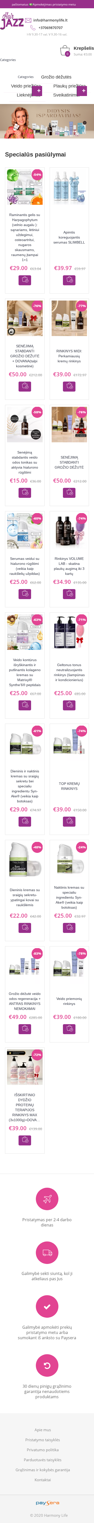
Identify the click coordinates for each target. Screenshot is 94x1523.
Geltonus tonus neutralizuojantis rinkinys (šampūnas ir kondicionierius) (69, 672)
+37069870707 (51, 27)
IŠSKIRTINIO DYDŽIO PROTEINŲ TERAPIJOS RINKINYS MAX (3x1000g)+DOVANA (25, 1107)
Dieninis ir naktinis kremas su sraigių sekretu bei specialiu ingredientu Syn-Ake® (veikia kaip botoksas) (25, 786)
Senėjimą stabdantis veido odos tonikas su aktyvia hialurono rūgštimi (24, 462)
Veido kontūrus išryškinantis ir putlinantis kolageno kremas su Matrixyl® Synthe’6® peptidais (25, 672)
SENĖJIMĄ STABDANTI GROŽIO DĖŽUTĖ (69, 462)
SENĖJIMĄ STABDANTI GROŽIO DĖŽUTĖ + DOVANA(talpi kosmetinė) (24, 356)
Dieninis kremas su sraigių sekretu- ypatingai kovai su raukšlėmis (25, 897)
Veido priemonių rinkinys (69, 1001)
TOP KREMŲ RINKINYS (69, 786)
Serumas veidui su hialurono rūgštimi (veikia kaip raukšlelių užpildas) (25, 566)
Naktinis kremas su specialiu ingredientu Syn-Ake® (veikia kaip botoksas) (69, 897)
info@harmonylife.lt (50, 20)
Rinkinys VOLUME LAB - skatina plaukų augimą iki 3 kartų (69, 566)
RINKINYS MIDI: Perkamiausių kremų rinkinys (69, 356)
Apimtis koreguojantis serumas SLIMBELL (69, 237)
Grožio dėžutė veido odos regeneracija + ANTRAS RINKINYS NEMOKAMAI (25, 1001)
